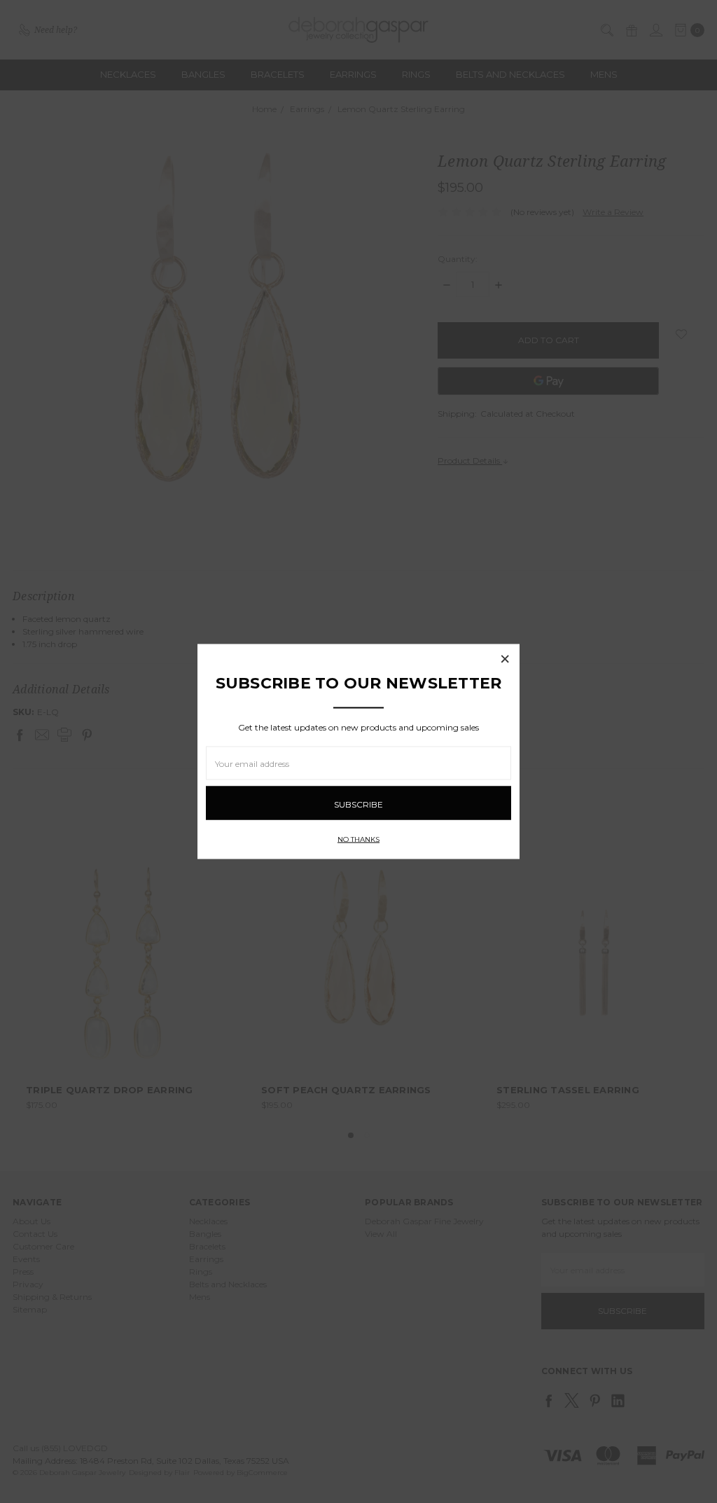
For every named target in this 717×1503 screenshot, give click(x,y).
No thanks (358, 839)
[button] (505, 659)
